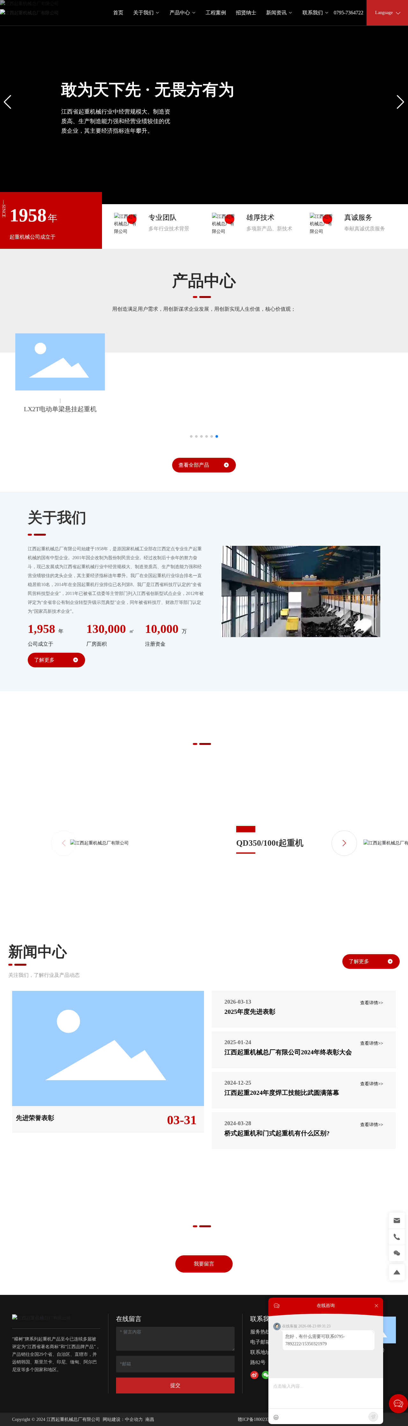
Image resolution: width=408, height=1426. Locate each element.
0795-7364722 (348, 12)
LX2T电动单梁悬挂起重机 (60, 408)
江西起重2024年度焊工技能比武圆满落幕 (281, 1092)
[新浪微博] (254, 1375)
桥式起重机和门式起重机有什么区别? (277, 1133)
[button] (196, 188)
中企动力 (134, 1419)
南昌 (149, 1419)
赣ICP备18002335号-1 (259, 1419)
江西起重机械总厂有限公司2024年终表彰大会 (288, 1052)
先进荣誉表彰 (35, 1117)
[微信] (266, 1375)
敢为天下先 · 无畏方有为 (147, 90)
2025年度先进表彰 (249, 1011)
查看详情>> (371, 1002)
